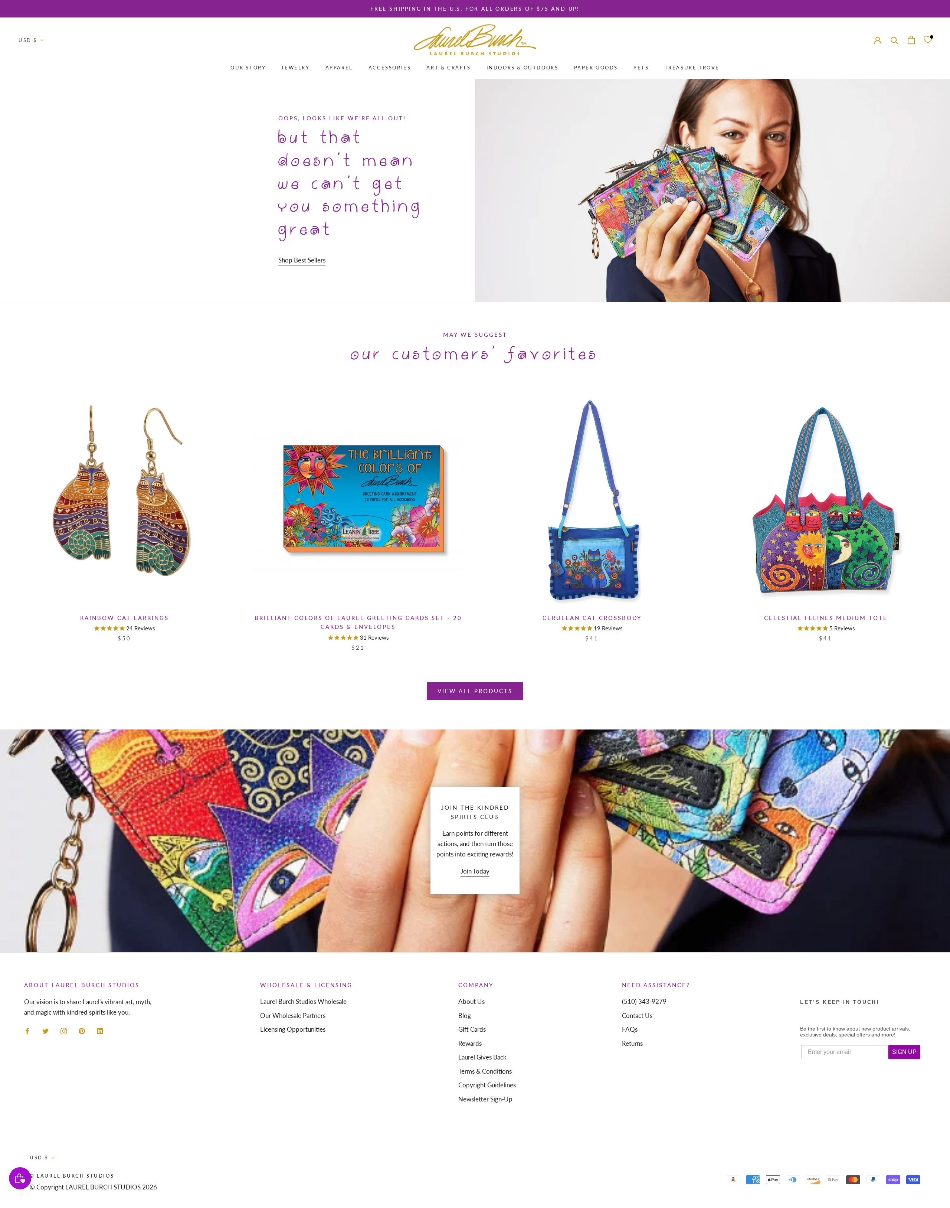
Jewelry (295, 68)
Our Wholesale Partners (292, 1015)
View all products (475, 691)
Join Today (475, 871)
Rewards (470, 1043)
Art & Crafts (448, 68)
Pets (641, 68)
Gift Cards (472, 1029)
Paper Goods (596, 68)
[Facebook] (27, 1030)
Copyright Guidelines (487, 1085)
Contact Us (637, 1015)
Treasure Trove (692, 68)
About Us (471, 1001)
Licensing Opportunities (292, 1029)
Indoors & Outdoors (522, 68)
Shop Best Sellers (301, 260)
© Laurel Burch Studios (72, 1176)
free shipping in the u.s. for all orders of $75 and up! (475, 9)
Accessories (389, 68)
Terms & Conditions (485, 1071)
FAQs (630, 1029)
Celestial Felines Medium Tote (826, 617)
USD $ (28, 40)
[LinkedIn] (100, 1030)
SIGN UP (904, 1052)
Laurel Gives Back (482, 1057)
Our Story (248, 68)
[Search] (894, 40)
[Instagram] (63, 1030)
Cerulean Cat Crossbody (592, 617)
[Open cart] (911, 40)
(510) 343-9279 (644, 1001)
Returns (632, 1043)
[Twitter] (45, 1030)
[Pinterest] (82, 1030)
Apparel (339, 68)
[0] (927, 40)
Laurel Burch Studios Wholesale (303, 1001)
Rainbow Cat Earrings (124, 617)
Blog (464, 1015)
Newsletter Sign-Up (485, 1099)
